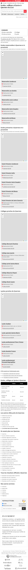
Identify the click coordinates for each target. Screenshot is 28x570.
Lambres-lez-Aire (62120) (9, 113)
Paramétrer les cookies (16, 552)
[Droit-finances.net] (20, 563)
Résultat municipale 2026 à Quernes (11, 475)
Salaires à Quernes (6, 444)
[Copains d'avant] (7, 565)
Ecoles (4, 3)
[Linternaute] (7, 562)
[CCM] (7, 560)
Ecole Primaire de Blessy (10, 191)
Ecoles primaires (7, 34)
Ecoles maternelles (7, 32)
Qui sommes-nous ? (7, 551)
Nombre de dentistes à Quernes (10, 461)
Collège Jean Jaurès (8, 253)
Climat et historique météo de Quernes (11, 452)
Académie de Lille (12, 3)
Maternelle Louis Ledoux (10, 100)
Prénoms (4, 486)
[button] (3, 52)
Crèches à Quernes (6, 443)
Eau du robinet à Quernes (8, 435)
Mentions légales (5, 553)
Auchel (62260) (6, 366)
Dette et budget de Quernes (9, 450)
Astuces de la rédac (7, 505)
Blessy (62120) (6, 122)
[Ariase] (7, 568)
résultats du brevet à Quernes (11, 377)
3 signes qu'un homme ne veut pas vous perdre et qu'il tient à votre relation (14, 537)
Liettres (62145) (6, 104)
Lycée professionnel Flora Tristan (12, 342)
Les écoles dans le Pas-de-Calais (10, 428)
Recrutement (22, 551)
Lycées (17, 34)
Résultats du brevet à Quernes (9, 479)
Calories (4, 492)
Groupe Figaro (12, 553)
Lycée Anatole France (9, 351)
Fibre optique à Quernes (8, 463)
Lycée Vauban (6, 324)
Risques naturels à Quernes (9, 459)
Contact (13, 551)
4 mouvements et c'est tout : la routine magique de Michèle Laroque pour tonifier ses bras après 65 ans (13, 532)
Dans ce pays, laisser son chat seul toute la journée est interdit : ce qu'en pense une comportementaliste (13, 543)
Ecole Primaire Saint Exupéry (11, 182)
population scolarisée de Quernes (11, 373)
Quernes (4, 434)
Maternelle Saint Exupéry (10, 109)
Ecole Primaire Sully (8, 173)
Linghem (17, 14)
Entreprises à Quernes (7, 466)
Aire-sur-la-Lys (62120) (8, 206)
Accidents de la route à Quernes (10, 453)
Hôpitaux (4, 495)
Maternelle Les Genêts (9, 91)
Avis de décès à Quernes (8, 446)
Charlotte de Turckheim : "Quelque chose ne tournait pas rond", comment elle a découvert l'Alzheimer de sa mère (13, 525)
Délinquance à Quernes (8, 455)
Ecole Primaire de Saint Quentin (12, 200)
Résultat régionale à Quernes (9, 437)
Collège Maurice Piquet (9, 273)
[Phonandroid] (20, 568)
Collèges (18, 32)
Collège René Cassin (8, 282)
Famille (4, 503)
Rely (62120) (5, 423)
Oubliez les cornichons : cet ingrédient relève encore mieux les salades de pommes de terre (13, 520)
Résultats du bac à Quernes (9, 477)
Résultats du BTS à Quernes (9, 481)
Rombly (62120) (5, 419)
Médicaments (5, 493)
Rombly (22, 14)
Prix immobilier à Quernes (8, 468)
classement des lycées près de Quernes (12, 375)
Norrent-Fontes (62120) (8, 248)
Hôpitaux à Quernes (7, 470)
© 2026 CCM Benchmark (21, 553)
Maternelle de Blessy (8, 118)
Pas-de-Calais (21, 3)
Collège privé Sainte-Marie (10, 263)
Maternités (4, 488)
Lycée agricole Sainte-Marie (11, 333)
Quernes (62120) (7, 86)
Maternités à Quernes (7, 441)
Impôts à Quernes (6, 448)
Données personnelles (6, 552)
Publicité (17, 551)
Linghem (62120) (7, 95)
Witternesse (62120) (8, 177)
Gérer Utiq (24, 552)
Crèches (4, 490)
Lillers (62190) (6, 286)
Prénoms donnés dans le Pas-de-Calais (11, 464)
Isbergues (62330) (7, 277)
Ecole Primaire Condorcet (10, 164)
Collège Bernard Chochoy (10, 244)
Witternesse (10, 14)
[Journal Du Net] (20, 560)
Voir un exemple (22, 503)
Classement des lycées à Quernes (10, 439)
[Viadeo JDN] (20, 565)
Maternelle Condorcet (9, 81)
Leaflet (25, 78)
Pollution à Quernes (7, 457)
